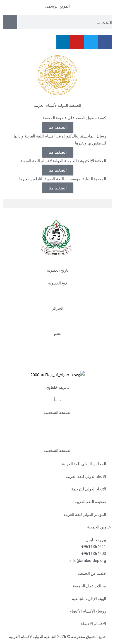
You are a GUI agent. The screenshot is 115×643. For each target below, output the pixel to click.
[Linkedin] (63, 42)
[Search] (10, 22)
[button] (57, 170)
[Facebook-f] (105, 42)
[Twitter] (91, 42)
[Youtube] (77, 42)
